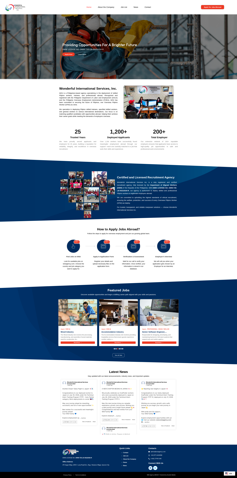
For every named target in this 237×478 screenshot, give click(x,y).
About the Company (106, 7)
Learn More (82, 54)
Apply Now (68, 54)
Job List (124, 7)
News (136, 7)
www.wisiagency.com (163, 420)
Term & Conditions (80, 475)
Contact (148, 7)
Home (88, 7)
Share (94, 421)
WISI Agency (150, 475)
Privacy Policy (67, 475)
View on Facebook (86, 421)
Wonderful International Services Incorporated (77, 382)
